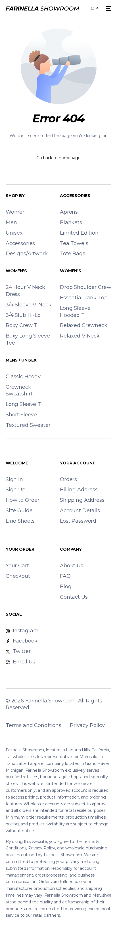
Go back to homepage (58, 157)
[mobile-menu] (107, 8)
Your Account (77, 463)
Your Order (20, 549)
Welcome (17, 463)
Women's (16, 270)
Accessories (75, 195)
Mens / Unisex (21, 360)
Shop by (15, 195)
